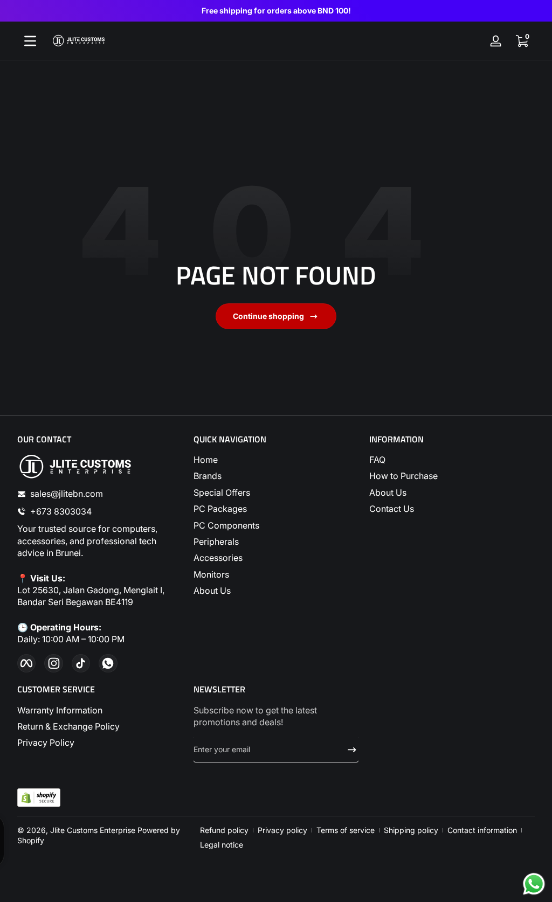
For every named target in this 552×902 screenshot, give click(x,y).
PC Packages (220, 508)
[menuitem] (276, 460)
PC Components (226, 525)
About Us (212, 590)
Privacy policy (282, 830)
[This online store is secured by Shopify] (38, 797)
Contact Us (391, 508)
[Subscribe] (347, 749)
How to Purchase (403, 475)
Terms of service (345, 830)
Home (206, 459)
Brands (208, 475)
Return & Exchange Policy (68, 726)
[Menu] (30, 41)
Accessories (218, 557)
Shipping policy (411, 830)
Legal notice (221, 844)
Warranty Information (59, 710)
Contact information (482, 830)
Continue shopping (268, 316)
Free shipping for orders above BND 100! (276, 10)
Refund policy (224, 830)
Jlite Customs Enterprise (92, 830)
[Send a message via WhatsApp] (534, 884)
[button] (522, 41)
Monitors (211, 574)
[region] (276, 10)
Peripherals (216, 541)
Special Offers (222, 492)
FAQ (377, 459)
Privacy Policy (45, 742)
